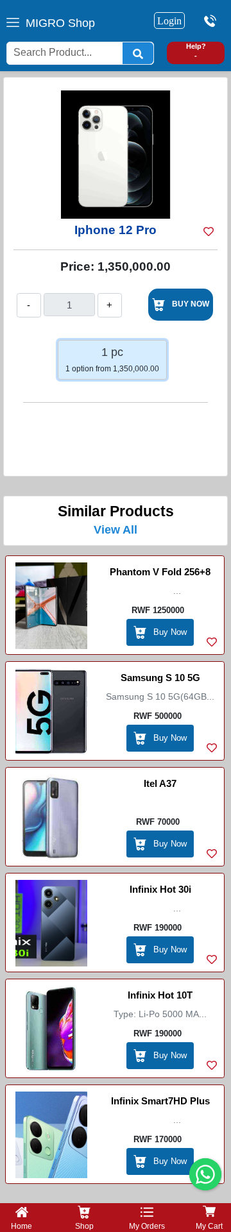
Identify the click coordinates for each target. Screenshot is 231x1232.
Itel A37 (160, 783)
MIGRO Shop (60, 23)
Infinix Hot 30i (160, 889)
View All (115, 529)
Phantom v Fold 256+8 (160, 571)
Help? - (196, 51)
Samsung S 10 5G (160, 677)
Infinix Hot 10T (160, 995)
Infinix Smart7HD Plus (160, 1100)
